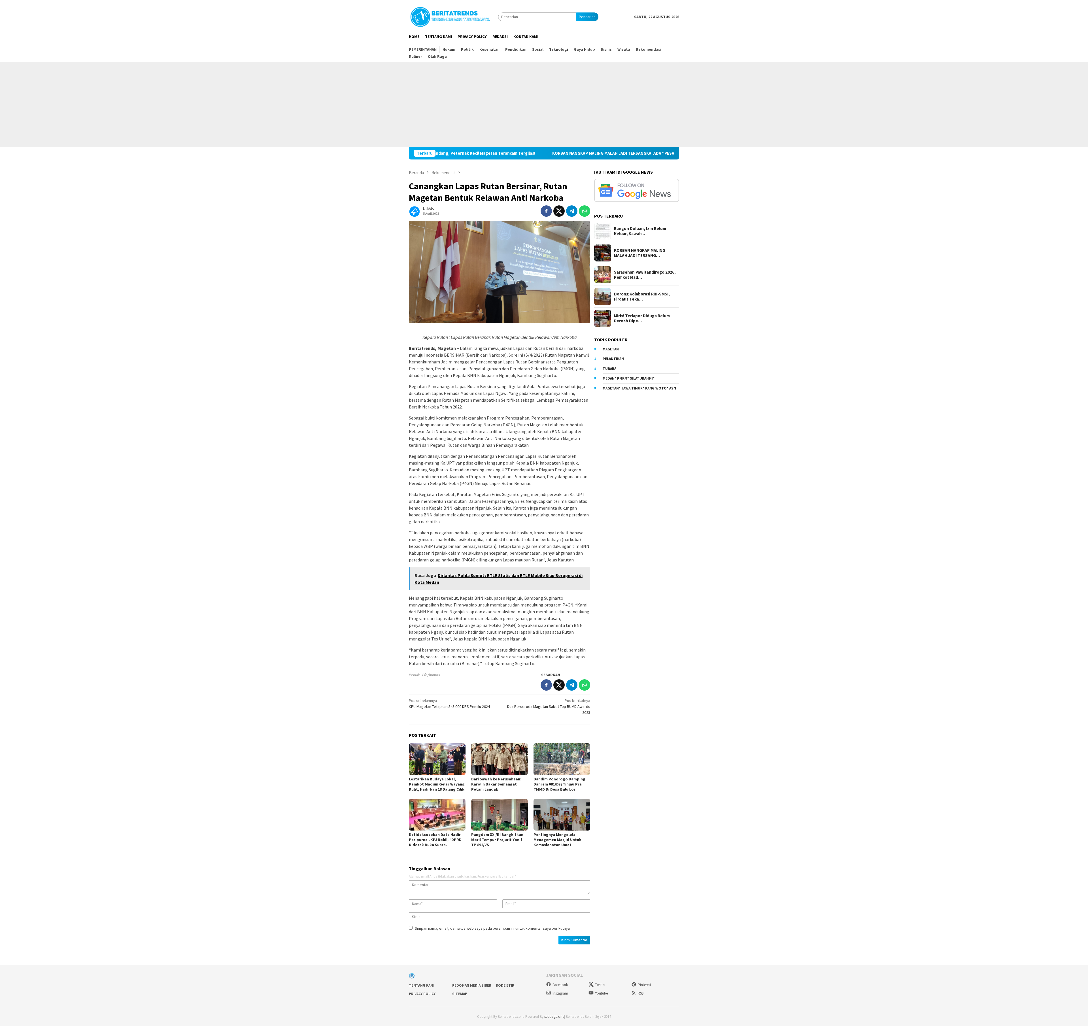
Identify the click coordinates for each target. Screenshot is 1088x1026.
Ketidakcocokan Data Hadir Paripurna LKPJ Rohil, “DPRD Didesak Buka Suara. (435, 839)
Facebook (560, 984)
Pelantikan (613, 358)
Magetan (611, 349)
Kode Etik (505, 985)
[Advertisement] (544, 104)
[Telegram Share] (571, 211)
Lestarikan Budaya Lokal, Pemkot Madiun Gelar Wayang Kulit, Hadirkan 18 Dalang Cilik (437, 784)
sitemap (459, 993)
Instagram (560, 993)
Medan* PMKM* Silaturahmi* (628, 378)
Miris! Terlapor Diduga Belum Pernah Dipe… (642, 318)
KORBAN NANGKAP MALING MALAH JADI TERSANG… (639, 253)
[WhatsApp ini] (584, 211)
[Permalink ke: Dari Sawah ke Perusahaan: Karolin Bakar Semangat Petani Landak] (499, 759)
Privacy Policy (422, 993)
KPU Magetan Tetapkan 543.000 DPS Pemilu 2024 (449, 703)
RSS (640, 993)
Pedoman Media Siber (471, 985)
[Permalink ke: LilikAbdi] (414, 210)
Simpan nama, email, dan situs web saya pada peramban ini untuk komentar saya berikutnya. (493, 928)
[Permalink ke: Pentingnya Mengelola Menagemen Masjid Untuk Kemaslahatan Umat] (562, 815)
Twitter (600, 984)
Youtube (601, 993)
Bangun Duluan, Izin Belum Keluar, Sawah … (640, 231)
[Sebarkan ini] (546, 211)
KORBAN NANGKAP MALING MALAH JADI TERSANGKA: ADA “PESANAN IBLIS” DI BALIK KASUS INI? (560, 153)
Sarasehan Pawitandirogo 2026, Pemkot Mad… (645, 275)
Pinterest (644, 984)
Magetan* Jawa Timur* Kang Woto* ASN (639, 388)
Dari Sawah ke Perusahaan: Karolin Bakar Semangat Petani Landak (496, 784)
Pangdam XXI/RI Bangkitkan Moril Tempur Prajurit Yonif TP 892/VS (497, 839)
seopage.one (554, 1016)
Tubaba (609, 368)
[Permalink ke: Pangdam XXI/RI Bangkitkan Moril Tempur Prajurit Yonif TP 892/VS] (499, 815)
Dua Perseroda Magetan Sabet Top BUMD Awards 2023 (548, 706)
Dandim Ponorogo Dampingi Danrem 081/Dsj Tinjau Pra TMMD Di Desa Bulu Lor (560, 784)
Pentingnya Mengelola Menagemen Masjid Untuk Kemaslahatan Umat (557, 839)
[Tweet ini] (559, 211)
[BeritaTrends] (450, 16)
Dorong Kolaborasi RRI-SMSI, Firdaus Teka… (642, 296)
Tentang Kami (421, 985)
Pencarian (587, 16)
